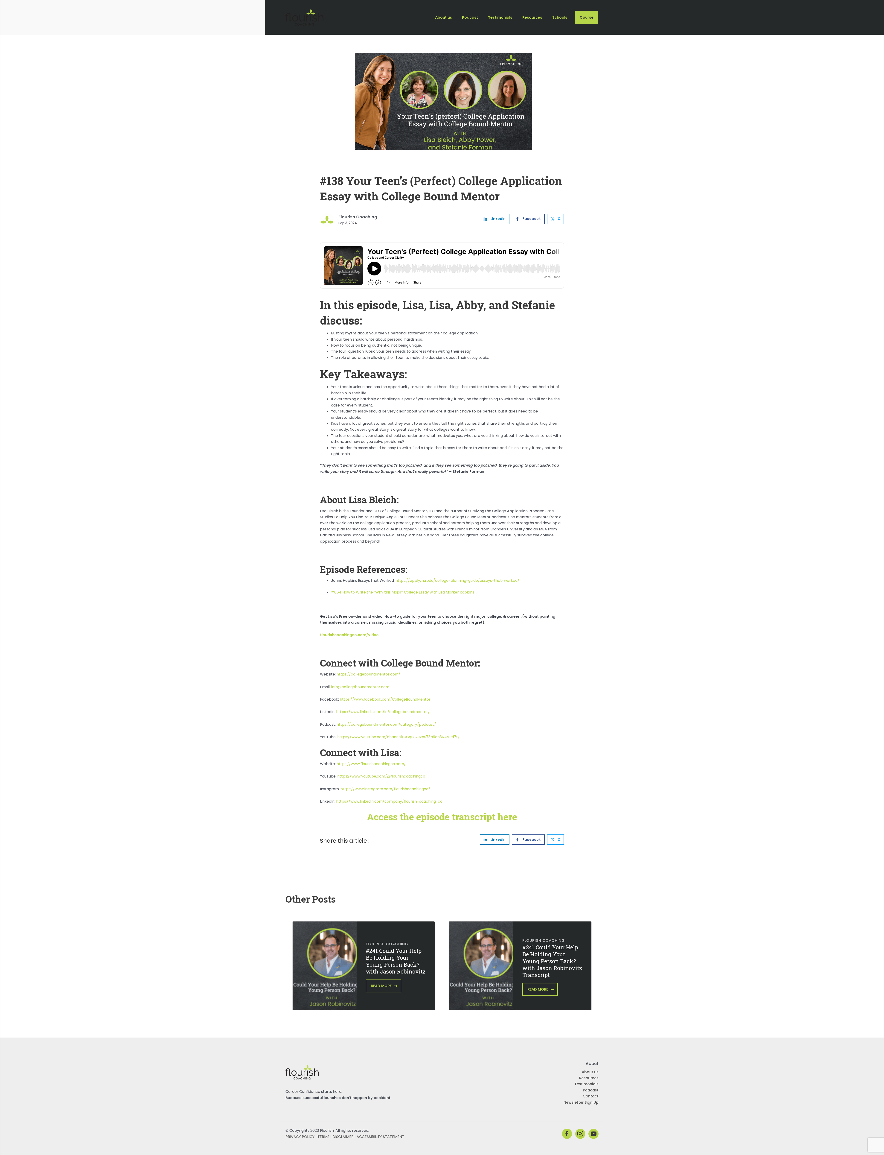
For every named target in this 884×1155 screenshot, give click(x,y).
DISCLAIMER (343, 1136)
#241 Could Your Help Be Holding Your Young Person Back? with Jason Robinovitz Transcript (552, 961)
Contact (591, 1096)
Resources (589, 1078)
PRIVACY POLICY (299, 1136)
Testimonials (586, 1084)
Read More (381, 985)
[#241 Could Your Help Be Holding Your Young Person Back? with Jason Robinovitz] (325, 968)
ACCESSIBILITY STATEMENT (380, 1136)
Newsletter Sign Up (581, 1102)
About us (590, 1072)
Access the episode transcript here (442, 817)
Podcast (591, 1090)
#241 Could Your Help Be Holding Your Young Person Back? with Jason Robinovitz (395, 961)
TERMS (323, 1136)
